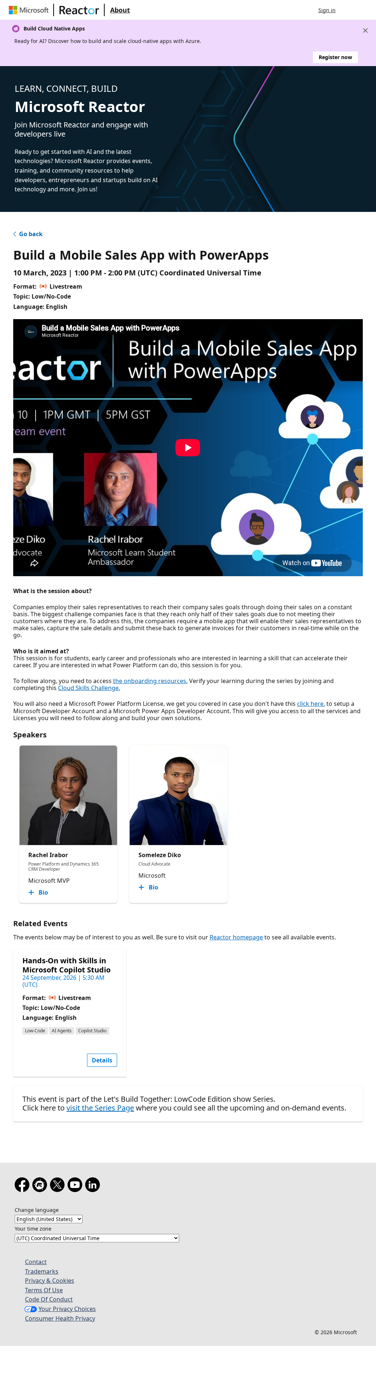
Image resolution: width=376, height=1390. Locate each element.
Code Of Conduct (49, 1299)
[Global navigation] (348, 10)
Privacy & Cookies (49, 1281)
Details (102, 1060)
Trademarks (41, 1271)
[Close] (365, 30)
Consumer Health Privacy (60, 1318)
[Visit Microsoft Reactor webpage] (79, 10)
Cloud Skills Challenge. (89, 688)
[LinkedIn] (94, 1186)
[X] (59, 1186)
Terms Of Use (44, 1290)
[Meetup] (41, 1186)
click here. (311, 704)
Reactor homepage (236, 937)
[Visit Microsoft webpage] (30, 10)
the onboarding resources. (150, 681)
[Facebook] (23, 1186)
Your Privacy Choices (67, 1309)
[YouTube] (76, 1186)
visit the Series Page (100, 1108)
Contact (36, 1262)
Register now (335, 57)
